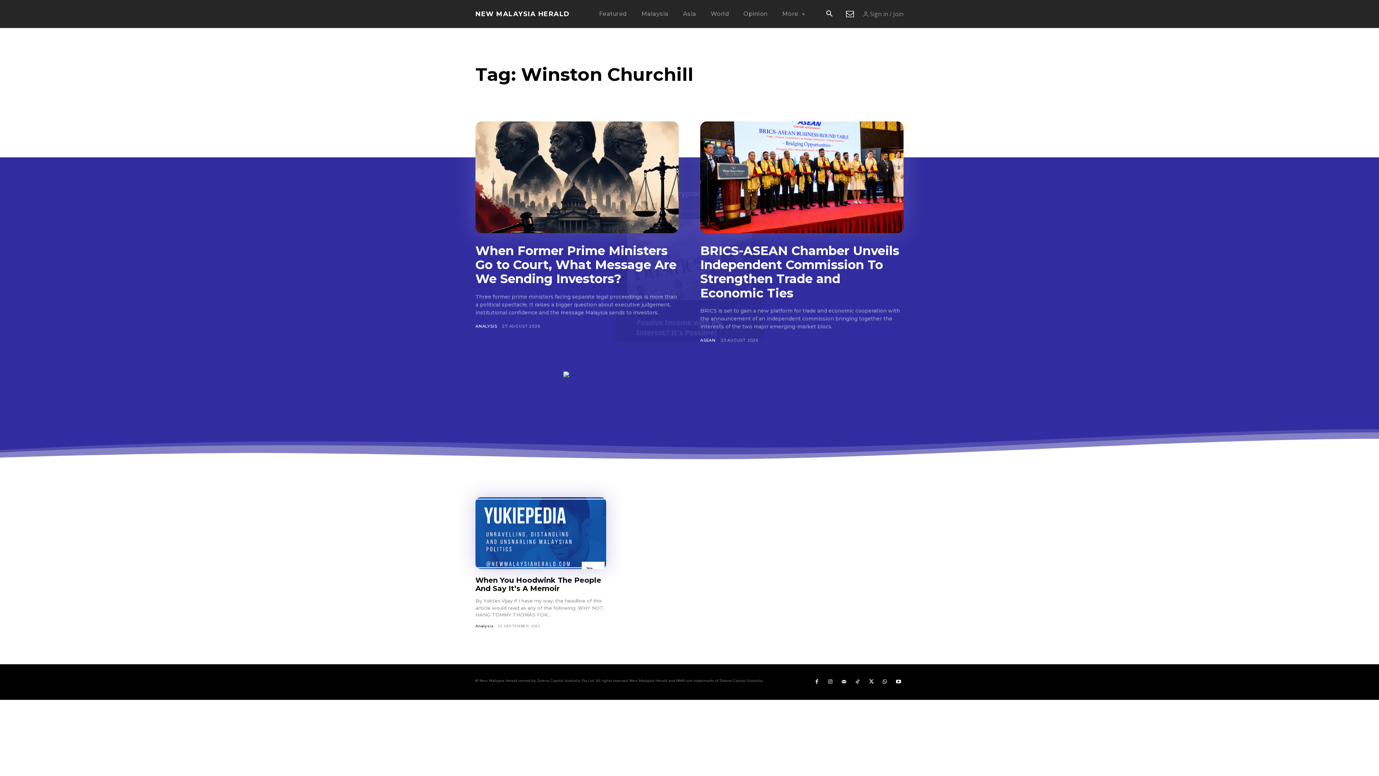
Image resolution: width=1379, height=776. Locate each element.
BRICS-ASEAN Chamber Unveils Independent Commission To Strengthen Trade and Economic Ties (799, 271)
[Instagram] (830, 682)
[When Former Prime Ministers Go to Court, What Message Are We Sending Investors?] (577, 177)
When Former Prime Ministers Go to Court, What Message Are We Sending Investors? (576, 264)
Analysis (486, 326)
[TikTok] (858, 682)
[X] (871, 682)
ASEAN (708, 340)
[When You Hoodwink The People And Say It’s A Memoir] (540, 533)
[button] (829, 14)
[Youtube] (898, 682)
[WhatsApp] (885, 682)
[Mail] (844, 682)
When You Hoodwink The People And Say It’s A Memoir (538, 584)
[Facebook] (817, 682)
